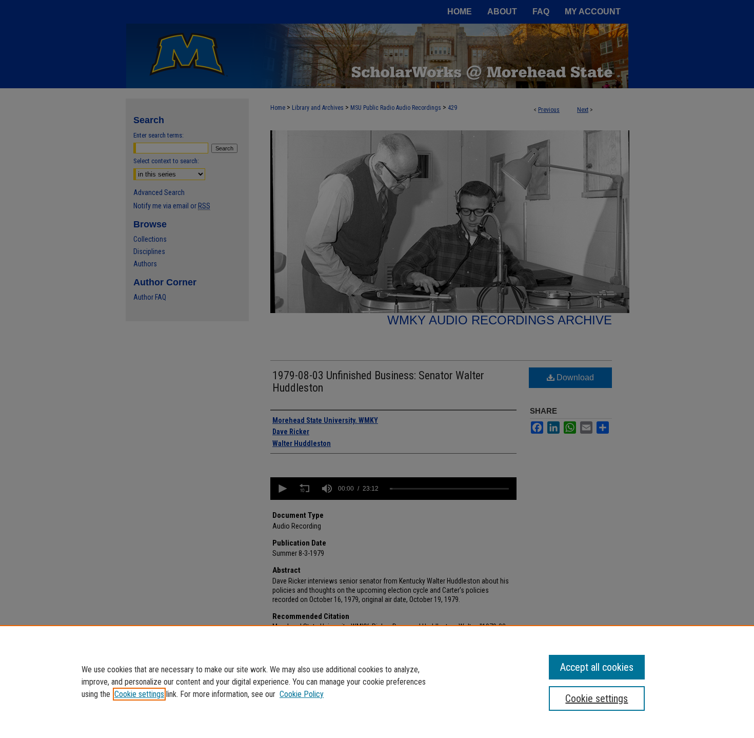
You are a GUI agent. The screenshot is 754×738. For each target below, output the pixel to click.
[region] (377, 681)
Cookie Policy (302, 694)
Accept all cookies (596, 667)
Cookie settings (139, 694)
